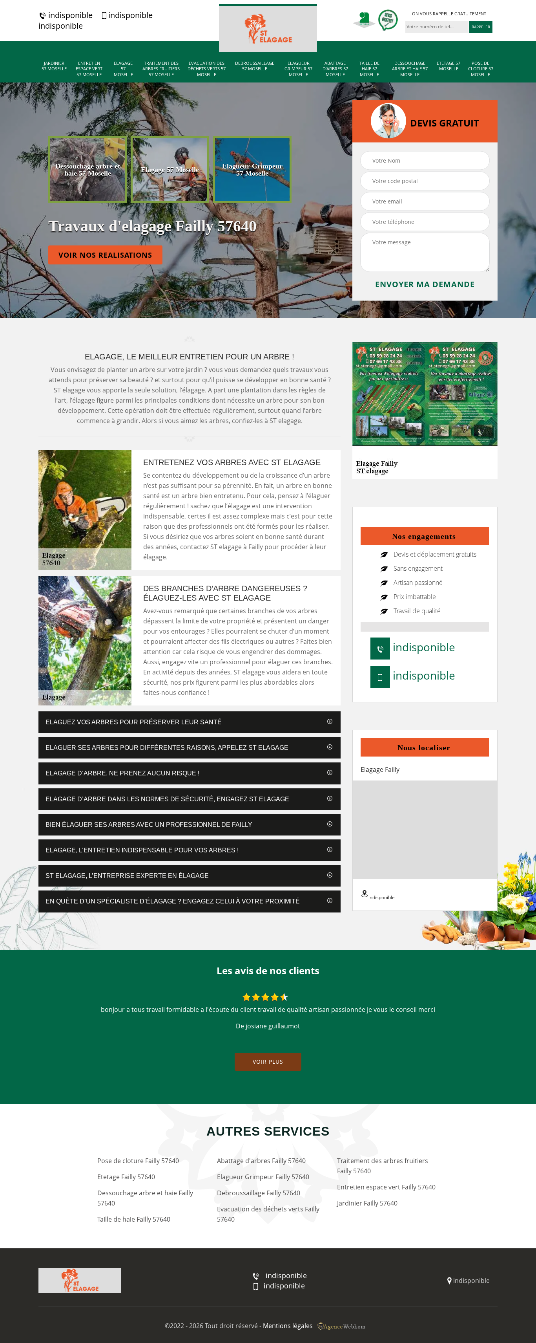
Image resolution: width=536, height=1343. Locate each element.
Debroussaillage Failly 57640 (258, 1193)
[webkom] (342, 1325)
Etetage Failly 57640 (126, 1177)
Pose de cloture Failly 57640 (138, 1160)
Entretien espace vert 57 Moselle (89, 68)
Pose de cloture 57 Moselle (480, 68)
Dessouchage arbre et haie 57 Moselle (410, 68)
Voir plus (268, 1061)
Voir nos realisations (105, 255)
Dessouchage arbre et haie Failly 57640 (145, 1198)
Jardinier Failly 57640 (367, 1203)
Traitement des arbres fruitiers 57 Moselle (161, 68)
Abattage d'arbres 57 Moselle (335, 68)
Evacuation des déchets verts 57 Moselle (207, 68)
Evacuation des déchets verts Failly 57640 (268, 1214)
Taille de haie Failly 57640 (133, 1219)
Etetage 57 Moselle (448, 65)
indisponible (69, 15)
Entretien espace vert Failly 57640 (386, 1187)
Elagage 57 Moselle (123, 68)
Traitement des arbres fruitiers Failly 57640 (382, 1165)
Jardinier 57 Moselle (54, 65)
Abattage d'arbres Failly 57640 (261, 1160)
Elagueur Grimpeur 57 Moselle (298, 68)
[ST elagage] (268, 28)
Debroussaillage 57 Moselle (254, 65)
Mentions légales (288, 1325)
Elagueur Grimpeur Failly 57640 (263, 1177)
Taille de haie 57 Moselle (369, 68)
